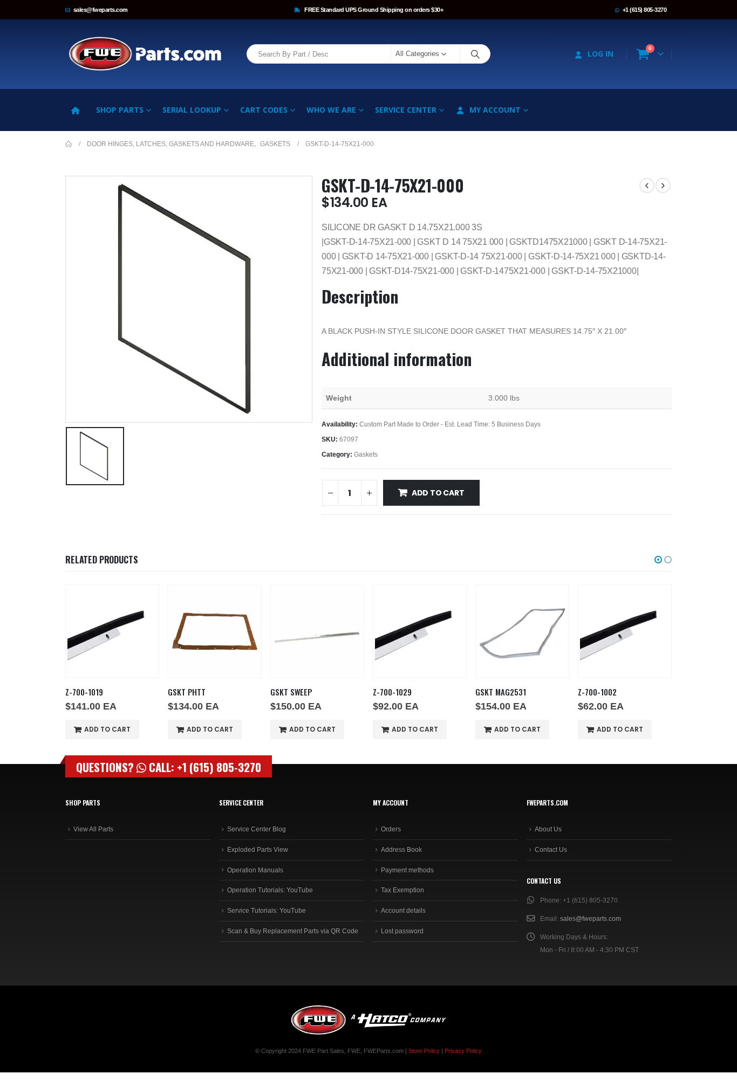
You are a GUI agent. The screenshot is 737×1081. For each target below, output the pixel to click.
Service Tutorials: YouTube (266, 910)
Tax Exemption (402, 890)
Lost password (402, 931)
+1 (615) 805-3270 (645, 9)
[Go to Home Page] (68, 143)
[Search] (475, 54)
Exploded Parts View (257, 849)
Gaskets (366, 454)
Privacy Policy (463, 1051)
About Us (548, 829)
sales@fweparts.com (100, 9)
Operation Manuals (255, 870)
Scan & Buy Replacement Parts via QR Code (292, 931)
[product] (112, 631)
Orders (391, 829)
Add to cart (438, 492)
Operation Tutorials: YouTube (270, 890)
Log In (600, 54)
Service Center (405, 110)
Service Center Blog (256, 829)
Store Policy (424, 1051)
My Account (495, 110)
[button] (658, 559)
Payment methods (407, 870)
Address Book (401, 849)
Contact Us (551, 849)
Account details (403, 910)
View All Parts (93, 829)
